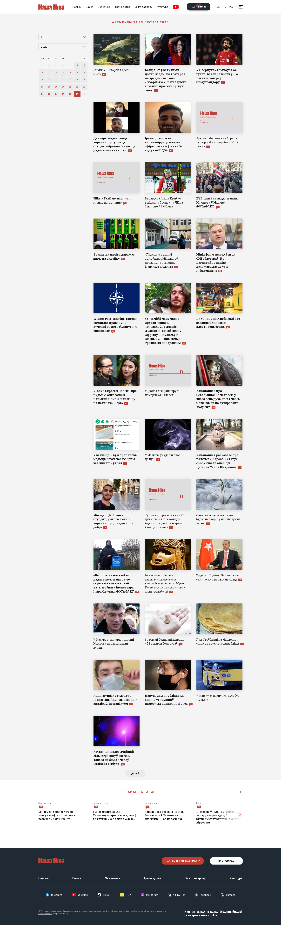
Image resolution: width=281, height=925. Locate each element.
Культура (162, 6)
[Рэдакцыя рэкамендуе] (241, 792)
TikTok (106, 894)
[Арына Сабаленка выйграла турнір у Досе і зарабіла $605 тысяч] (219, 127)
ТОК (128, 894)
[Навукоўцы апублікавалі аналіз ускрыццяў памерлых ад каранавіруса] (168, 683)
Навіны (76, 6)
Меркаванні (151, 803)
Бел (219, 6)
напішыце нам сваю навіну (183, 861)
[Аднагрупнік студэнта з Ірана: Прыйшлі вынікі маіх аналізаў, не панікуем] (116, 683)
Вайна (89, 6)
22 (199, 807)
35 (147, 807)
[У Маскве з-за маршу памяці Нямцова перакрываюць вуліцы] (116, 626)
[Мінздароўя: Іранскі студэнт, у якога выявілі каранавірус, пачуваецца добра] (116, 504)
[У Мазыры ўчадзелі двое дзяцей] (168, 444)
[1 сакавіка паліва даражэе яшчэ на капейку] (116, 245)
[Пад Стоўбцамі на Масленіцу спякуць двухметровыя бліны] (219, 626)
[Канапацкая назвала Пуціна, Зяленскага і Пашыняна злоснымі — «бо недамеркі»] (168, 815)
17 (96, 807)
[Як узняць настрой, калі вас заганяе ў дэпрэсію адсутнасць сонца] (219, 314)
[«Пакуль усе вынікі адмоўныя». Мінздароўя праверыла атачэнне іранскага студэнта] (168, 245)
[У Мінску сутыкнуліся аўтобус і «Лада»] (219, 683)
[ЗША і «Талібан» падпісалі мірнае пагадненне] (116, 185)
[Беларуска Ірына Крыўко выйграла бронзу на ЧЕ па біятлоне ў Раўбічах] (168, 185)
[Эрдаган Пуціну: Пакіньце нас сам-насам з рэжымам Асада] (219, 566)
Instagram (152, 894)
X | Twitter (179, 894)
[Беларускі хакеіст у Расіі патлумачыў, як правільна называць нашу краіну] (62, 815)
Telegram (56, 894)
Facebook (205, 894)
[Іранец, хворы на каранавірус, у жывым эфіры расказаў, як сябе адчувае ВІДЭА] (168, 127)
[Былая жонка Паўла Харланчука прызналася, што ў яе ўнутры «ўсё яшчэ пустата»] (116, 815)
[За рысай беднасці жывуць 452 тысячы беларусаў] (168, 626)
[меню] (241, 6)
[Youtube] (176, 7)
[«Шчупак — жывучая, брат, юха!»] (116, 63)
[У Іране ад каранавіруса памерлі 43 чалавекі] (168, 382)
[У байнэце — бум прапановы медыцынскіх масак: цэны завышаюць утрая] (116, 444)
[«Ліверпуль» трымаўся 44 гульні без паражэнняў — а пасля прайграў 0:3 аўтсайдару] (219, 63)
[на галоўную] (51, 7)
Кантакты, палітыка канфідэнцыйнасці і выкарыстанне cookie (213, 913)
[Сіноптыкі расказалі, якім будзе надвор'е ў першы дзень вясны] (219, 504)
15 (41, 807)
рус (231, 6)
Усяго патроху (143, 6)
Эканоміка (104, 6)
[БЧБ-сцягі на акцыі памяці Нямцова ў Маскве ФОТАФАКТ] (219, 185)
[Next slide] (240, 814)
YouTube (83, 894)
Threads (230, 894)
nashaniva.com (45, 913)
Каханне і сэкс (100, 803)
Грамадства (122, 6)
